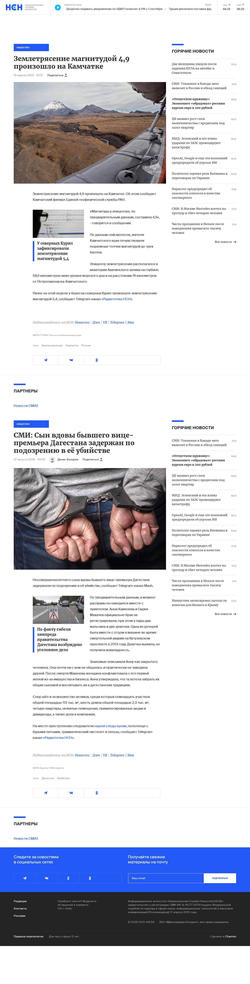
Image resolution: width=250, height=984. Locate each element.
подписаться (220, 878)
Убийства (63, 778)
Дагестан (48, 778)
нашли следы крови (110, 726)
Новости (82, 322)
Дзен (96, 322)
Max (130, 322)
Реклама (19, 916)
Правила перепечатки (28, 936)
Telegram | (118, 322)
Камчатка (72, 345)
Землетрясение (52, 345)
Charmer (230, 936)
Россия (86, 345)
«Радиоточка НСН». (117, 299)
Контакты (20, 908)
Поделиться (55, 75)
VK (105, 322)
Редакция (20, 901)
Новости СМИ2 (26, 406)
